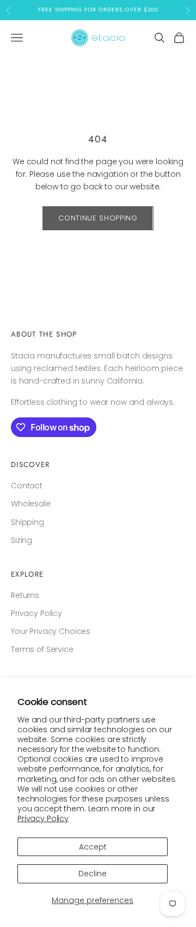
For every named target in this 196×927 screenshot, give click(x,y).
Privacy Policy (43, 818)
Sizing (21, 540)
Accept (93, 846)
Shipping (27, 522)
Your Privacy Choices (50, 631)
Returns (25, 595)
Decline (92, 873)
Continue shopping (97, 218)
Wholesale (31, 503)
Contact (26, 485)
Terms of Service (42, 649)
